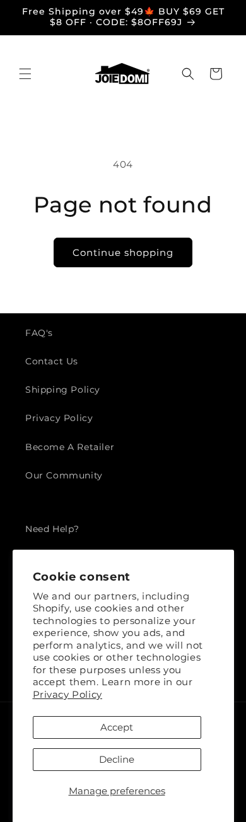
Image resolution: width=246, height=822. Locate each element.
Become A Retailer (69, 447)
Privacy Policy (67, 694)
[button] (25, 74)
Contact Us (51, 361)
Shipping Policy (62, 389)
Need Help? (52, 529)
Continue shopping (123, 252)
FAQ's (39, 333)
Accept (116, 727)
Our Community (64, 475)
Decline (116, 759)
